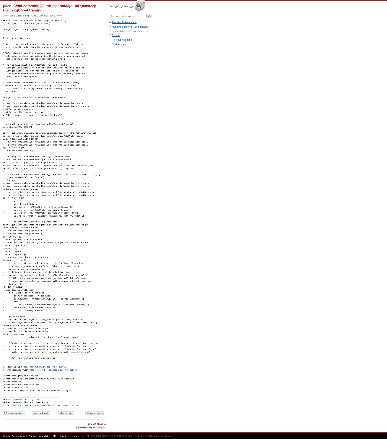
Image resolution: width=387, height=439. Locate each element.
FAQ (54, 436)
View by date (66, 413)
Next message (94, 413)
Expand (116, 35)
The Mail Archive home (124, 22)
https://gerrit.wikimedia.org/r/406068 (25, 23)
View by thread (41, 413)
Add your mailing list (38, 436)
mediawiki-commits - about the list (130, 31)
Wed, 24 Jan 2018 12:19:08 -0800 (47, 16)
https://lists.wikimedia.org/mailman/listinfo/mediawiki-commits (40, 405)
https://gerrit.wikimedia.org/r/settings (53, 370)
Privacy (74, 436)
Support (63, 436)
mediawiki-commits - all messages (130, 27)
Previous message (14, 413)
